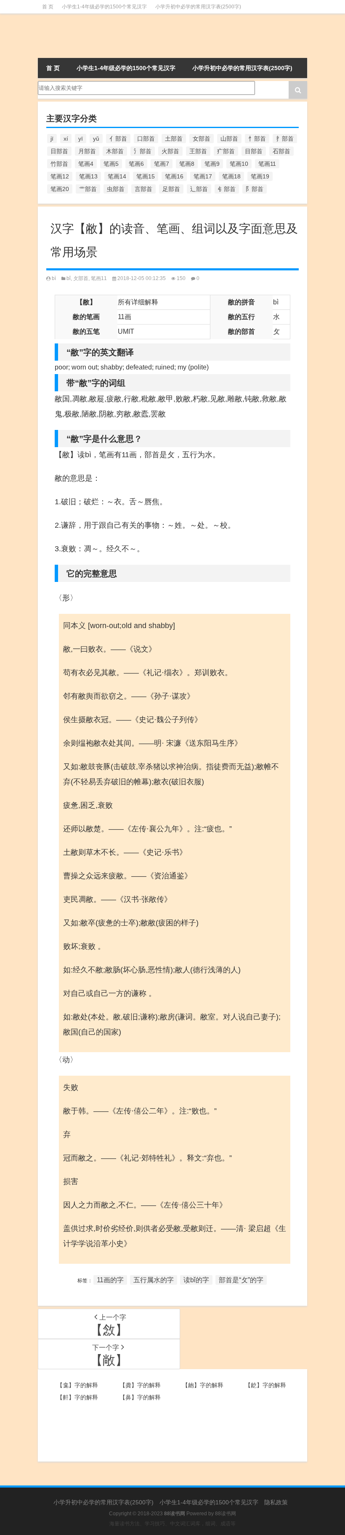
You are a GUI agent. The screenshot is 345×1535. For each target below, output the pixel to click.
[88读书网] (80, 35)
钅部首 (227, 189)
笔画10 (239, 163)
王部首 (198, 151)
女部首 (201, 138)
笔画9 (212, 163)
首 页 (47, 7)
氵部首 (142, 151)
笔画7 (161, 163)
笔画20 (59, 189)
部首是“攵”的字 (241, 1280)
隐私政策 (276, 1502)
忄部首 (257, 138)
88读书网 (225, 1514)
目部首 (254, 151)
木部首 (115, 151)
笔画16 (174, 176)
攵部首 (80, 278)
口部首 (146, 138)
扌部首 (285, 138)
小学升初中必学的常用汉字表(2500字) (198, 7)
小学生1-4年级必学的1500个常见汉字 (104, 7)
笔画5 (111, 163)
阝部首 (254, 189)
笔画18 (231, 176)
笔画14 (117, 176)
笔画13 (88, 176)
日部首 (59, 151)
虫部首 (116, 189)
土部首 (174, 138)
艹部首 (88, 189)
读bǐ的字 (196, 1280)
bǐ (68, 278)
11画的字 (110, 1280)
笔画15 (145, 176)
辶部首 (199, 189)
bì (54, 278)
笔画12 (59, 176)
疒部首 (226, 151)
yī (80, 138)
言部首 (143, 189)
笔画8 (186, 163)
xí (66, 138)
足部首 (171, 189)
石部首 (281, 151)
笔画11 (267, 163)
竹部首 (59, 163)
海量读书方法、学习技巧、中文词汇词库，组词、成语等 (172, 1524)
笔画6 (136, 163)
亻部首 (118, 138)
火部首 (170, 151)
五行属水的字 (153, 1280)
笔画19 (260, 176)
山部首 (229, 138)
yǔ (96, 138)
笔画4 (85, 163)
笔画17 (203, 176)
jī (51, 138)
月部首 (87, 151)
